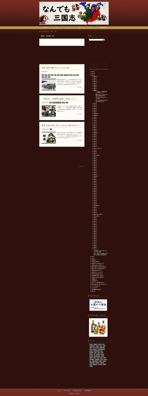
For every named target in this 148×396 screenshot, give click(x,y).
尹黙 (95, 170)
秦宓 (95, 177)
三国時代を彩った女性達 (97, 265)
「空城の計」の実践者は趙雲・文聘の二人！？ (59, 99)
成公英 (105, 359)
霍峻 (95, 129)
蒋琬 (95, 160)
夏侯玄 (91, 357)
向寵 (95, 186)
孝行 (104, 357)
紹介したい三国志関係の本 (97, 282)
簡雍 (95, 167)
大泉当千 (98, 354)
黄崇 (95, 191)
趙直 (95, 212)
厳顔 (95, 189)
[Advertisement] (61, 56)
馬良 (95, 139)
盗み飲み (91, 352)
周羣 (95, 233)
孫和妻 (91, 354)
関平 (95, 83)
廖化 (95, 125)
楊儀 (95, 181)
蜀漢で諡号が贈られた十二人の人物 (55, 68)
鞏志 (95, 221)
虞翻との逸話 (102, 347)
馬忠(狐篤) (96, 205)
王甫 (95, 150)
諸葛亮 (61, 75)
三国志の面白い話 (95, 270)
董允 (95, 165)
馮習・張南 (96, 155)
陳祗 (95, 224)
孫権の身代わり (95, 361)
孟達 (95, 193)
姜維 (95, 130)
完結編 (104, 361)
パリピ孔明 (94, 287)
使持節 (100, 361)
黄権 (95, 188)
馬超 (43, 75)
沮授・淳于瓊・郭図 (101, 349)
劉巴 (95, 195)
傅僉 (95, 158)
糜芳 (95, 146)
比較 (101, 351)
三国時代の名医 (95, 261)
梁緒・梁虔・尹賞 (97, 214)
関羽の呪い (95, 364)
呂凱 (95, 242)
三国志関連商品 (103, 27)
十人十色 (100, 364)
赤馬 (98, 352)
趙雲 (52, 75)
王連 (95, 196)
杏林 (95, 352)
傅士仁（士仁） (97, 148)
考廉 (102, 352)
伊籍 (95, 169)
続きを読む (79, 87)
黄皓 (95, 226)
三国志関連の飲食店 (96, 289)
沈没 (103, 344)
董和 (95, 174)
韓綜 (98, 357)
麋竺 (95, 144)
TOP (44, 31)
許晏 (91, 364)
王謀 (95, 219)
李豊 (95, 118)
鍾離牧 (104, 364)
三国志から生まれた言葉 (97, 277)
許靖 (95, 143)
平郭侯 (91, 351)
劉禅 (95, 78)
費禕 (95, 163)
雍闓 (95, 247)
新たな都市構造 (97, 356)
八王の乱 (91, 356)
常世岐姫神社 (92, 362)
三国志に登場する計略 (96, 273)
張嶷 (95, 203)
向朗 (95, 184)
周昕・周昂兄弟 (96, 351)
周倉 (95, 111)
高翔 (95, 127)
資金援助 (102, 362)
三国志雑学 (66, 75)
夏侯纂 (95, 176)
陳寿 (95, 236)
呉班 (95, 122)
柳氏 (91, 349)
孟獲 (95, 245)
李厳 (95, 117)
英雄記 (102, 354)
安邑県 (103, 356)
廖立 (95, 183)
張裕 (95, 235)
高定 (95, 248)
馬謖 (95, 141)
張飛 (49, 75)
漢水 (95, 357)
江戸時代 (94, 349)
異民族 (93, 259)
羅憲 (95, 134)
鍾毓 (91, 347)
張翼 (95, 207)
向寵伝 (91, 344)
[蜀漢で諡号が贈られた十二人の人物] (49, 89)
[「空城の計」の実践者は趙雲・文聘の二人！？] (49, 116)
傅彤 (95, 156)
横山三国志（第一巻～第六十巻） (98, 284)
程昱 (101, 359)
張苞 (95, 88)
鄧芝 (95, 172)
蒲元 (95, 243)
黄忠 (55, 75)
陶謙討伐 (95, 344)
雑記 (92, 291)
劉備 (95, 76)
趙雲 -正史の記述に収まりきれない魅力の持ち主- (60, 125)
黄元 (95, 222)
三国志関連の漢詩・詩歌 (97, 275)
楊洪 (95, 210)
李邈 (95, 217)
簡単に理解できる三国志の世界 (98, 266)
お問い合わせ (88, 390)
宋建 (97, 347)
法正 (77, 75)
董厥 (95, 231)
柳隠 (95, 238)
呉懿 (95, 120)
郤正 (95, 228)
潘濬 (95, 151)
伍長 (101, 357)
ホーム (45, 27)
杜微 (95, 179)
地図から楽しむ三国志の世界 (98, 268)
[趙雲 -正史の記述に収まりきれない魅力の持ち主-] (49, 142)
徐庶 (95, 110)
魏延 (95, 108)
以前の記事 (81, 166)
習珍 (95, 153)
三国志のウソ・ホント (57, 102)
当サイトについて (77, 390)
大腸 (94, 347)
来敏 (95, 202)
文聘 (67, 102)
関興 (95, 85)
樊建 (95, 229)
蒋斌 (95, 162)
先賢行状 (97, 362)
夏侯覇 (71, 75)
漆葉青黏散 (97, 359)
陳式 (95, 209)
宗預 (95, 200)
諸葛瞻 (95, 115)
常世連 (100, 344)
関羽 (46, 75)
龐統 (74, 75)
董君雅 (91, 366)
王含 (95, 240)
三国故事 (93, 279)
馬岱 (95, 106)
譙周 (95, 198)
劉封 (95, 79)
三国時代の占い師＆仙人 (97, 263)
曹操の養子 (92, 359)
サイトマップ (67, 390)
